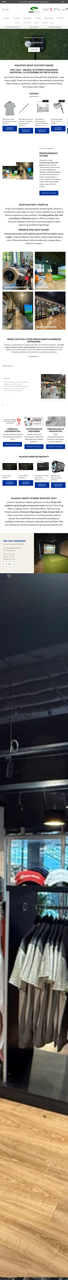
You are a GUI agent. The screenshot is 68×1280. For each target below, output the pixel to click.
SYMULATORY (27, 22)
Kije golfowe (6, 18)
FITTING (36, 22)
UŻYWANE (45, 22)
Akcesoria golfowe (49, 18)
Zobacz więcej (34, 96)
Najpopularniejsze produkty (34, 457)
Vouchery (17, 22)
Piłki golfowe (38, 18)
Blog (52, 22)
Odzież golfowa (27, 18)
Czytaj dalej (33, 356)
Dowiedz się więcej (49, 193)
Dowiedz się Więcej (12, 444)
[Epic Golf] (34, 9)
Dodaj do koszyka (26, 130)
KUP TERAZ (34, 47)
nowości (34, 94)
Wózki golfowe (61, 18)
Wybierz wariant (9, 128)
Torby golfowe (16, 18)
